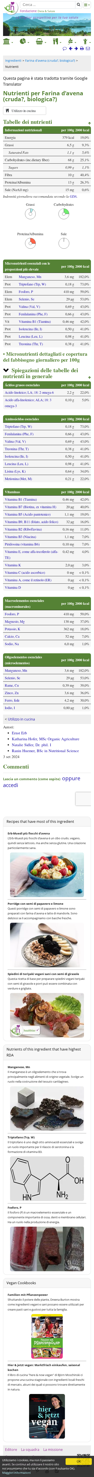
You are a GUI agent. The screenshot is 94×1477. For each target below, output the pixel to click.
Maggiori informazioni (16, 1473)
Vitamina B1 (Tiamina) (35, 321)
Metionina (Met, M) (18, 478)
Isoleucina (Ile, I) (30, 329)
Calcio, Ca (12, 636)
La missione (53, 1449)
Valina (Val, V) (29, 306)
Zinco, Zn (12, 692)
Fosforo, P (26, 291)
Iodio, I (10, 707)
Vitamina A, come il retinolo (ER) (28, 580)
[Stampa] (82, 49)
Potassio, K (12, 629)
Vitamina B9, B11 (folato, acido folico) (31, 521)
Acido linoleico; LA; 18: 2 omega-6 (29, 392)
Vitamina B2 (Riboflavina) (23, 529)
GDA (73, 196)
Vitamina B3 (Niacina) (20, 536)
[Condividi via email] (88, 49)
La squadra (30, 1449)
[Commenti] (65, 49)
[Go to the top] (89, 123)
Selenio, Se (26, 299)
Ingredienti (13, 60)
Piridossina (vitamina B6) (22, 544)
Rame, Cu (12, 685)
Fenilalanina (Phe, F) (33, 314)
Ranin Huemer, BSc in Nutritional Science (45, 750)
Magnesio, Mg (15, 621)
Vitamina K (13, 565)
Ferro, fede (12, 700)
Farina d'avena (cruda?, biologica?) (50, 60)
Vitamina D (13, 587)
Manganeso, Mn (30, 276)
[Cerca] (78, 5)
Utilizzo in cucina (21, 719)
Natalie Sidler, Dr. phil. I (31, 744)
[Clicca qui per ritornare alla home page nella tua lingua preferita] (11, 13)
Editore (11, 1449)
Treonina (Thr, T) (31, 343)
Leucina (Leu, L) (30, 336)
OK (79, 1461)
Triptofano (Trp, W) (32, 284)
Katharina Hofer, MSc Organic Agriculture (45, 738)
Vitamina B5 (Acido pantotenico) (27, 514)
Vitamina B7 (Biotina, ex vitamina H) (30, 506)
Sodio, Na (12, 643)
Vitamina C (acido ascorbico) (25, 572)
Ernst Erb (19, 732)
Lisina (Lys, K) (15, 471)
